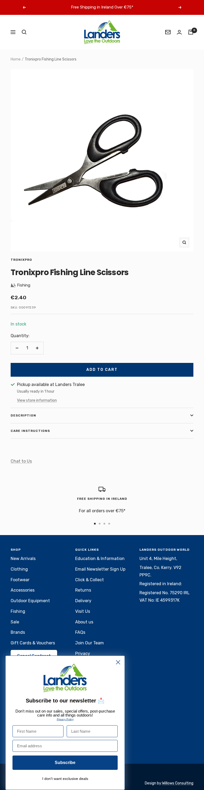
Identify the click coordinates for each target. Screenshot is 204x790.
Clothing (19, 569)
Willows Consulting (177, 783)
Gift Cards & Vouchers (33, 642)
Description (23, 415)
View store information (37, 400)
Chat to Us (21, 461)
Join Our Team (89, 642)
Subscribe (65, 762)
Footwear (20, 579)
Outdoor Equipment (30, 600)
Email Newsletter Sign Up (100, 569)
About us (84, 621)
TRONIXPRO (21, 260)
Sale (15, 621)
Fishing (18, 611)
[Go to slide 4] (109, 523)
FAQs (80, 632)
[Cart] (190, 32)
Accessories (23, 590)
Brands (18, 632)
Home (16, 59)
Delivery (83, 600)
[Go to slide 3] (104, 523)
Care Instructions (30, 431)
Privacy (82, 653)
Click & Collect (89, 579)
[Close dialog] (118, 662)
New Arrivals (23, 558)
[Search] (24, 32)
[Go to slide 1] (95, 523)
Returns (83, 590)
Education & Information (100, 558)
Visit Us (82, 611)
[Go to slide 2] (99, 523)
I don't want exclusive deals (65, 778)
